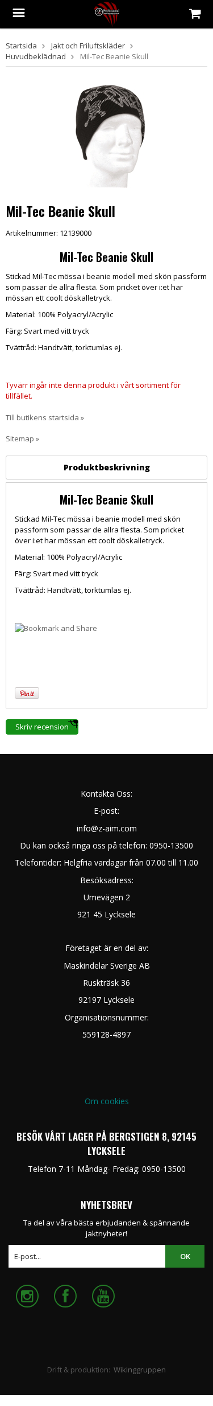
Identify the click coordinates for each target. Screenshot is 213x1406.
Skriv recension (42, 727)
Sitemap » (22, 438)
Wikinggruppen (140, 1369)
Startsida (21, 45)
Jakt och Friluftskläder (88, 45)
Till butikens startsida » (45, 417)
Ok (185, 1256)
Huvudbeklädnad (36, 56)
